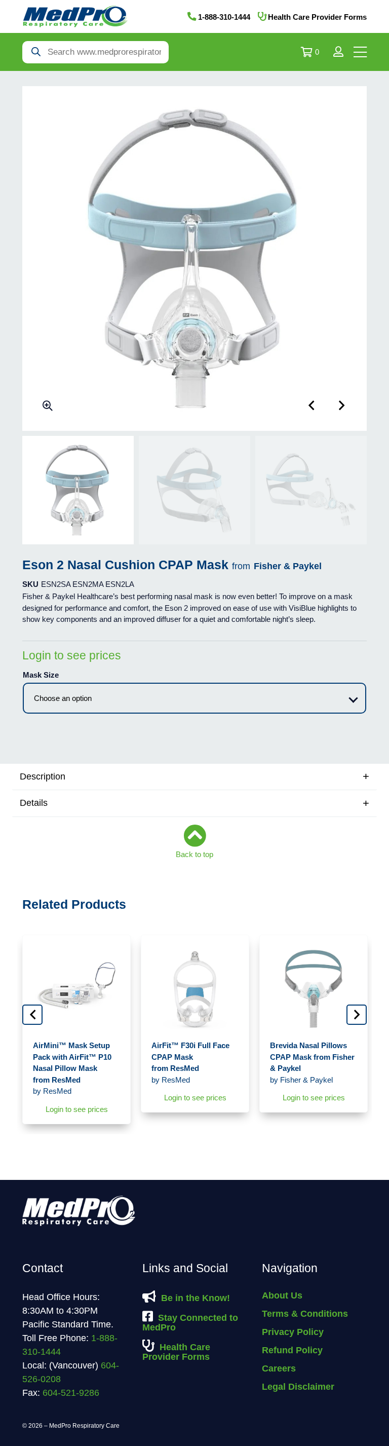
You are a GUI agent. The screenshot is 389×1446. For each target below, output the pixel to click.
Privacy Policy (293, 1332)
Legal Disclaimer (298, 1387)
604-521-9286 (71, 1393)
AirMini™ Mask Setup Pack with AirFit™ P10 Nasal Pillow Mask (72, 1068)
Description (42, 776)
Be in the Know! (195, 1298)
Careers (279, 1368)
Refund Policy (292, 1350)
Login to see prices (71, 655)
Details (34, 803)
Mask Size (41, 675)
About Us (282, 1295)
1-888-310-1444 (224, 17)
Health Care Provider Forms (317, 17)
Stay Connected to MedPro (190, 1322)
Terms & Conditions (305, 1314)
